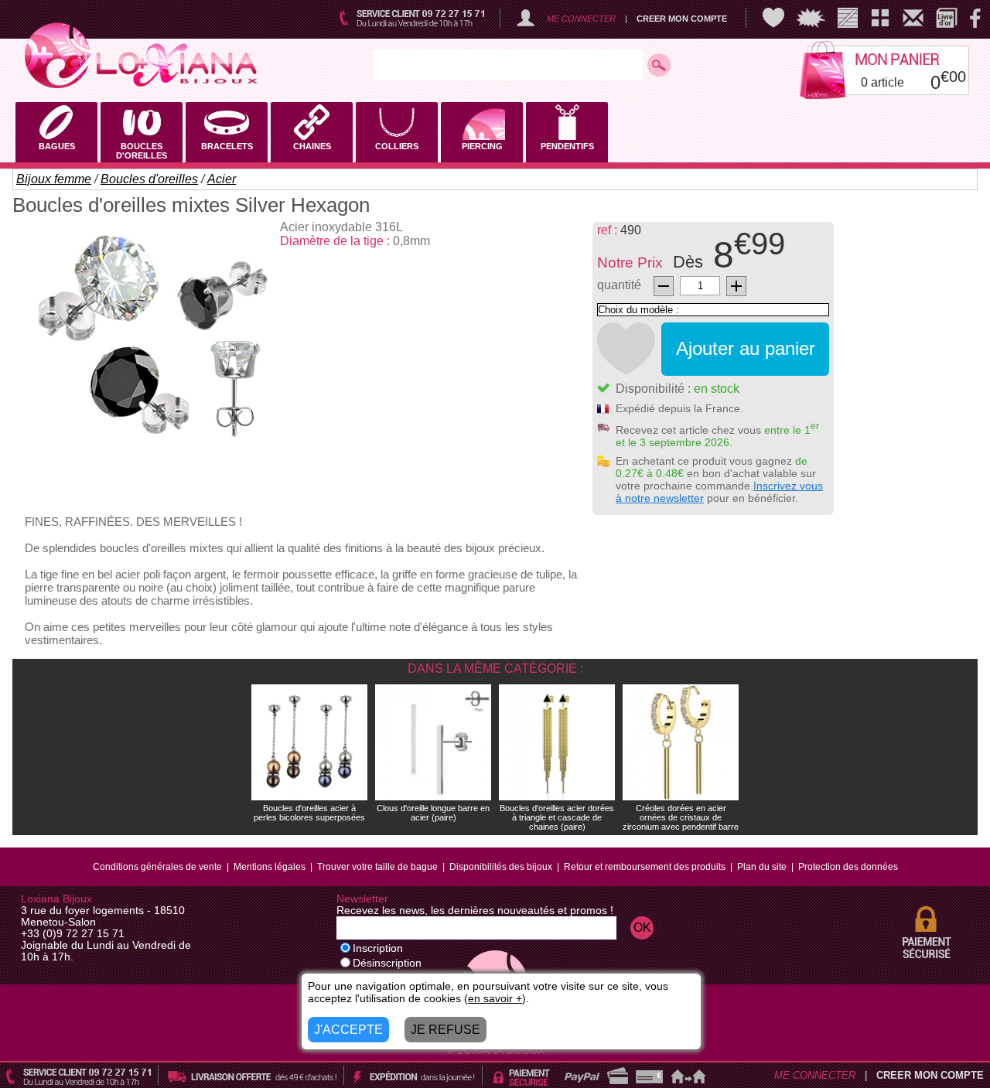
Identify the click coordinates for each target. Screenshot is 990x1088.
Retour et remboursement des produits (644, 866)
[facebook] (975, 18)
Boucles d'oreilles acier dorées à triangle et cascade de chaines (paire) (557, 817)
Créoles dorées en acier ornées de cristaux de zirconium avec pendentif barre (681, 817)
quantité (619, 285)
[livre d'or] (947, 18)
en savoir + (495, 998)
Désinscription (387, 963)
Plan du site (762, 866)
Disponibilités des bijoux (500, 866)
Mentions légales (270, 866)
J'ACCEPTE (348, 1029)
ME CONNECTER (581, 18)
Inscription (378, 948)
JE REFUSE (445, 1029)
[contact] (913, 18)
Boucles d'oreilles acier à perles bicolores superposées (309, 812)
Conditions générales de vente (157, 866)
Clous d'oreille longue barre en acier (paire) (433, 812)
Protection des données (848, 866)
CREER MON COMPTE (682, 18)
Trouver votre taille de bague (377, 866)
